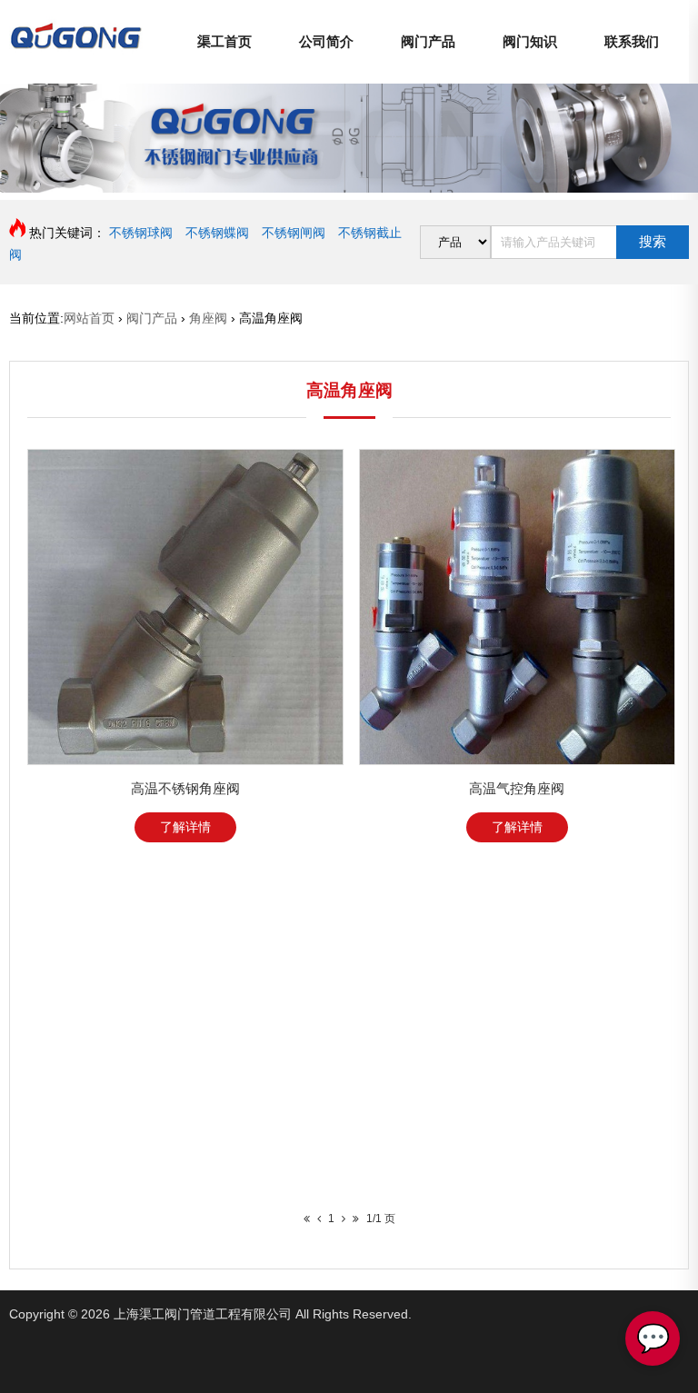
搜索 (652, 241)
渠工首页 (224, 41)
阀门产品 (428, 41)
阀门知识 (530, 41)
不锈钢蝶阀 (217, 232)
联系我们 (631, 41)
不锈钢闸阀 (293, 232)
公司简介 (326, 41)
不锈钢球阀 (141, 232)
